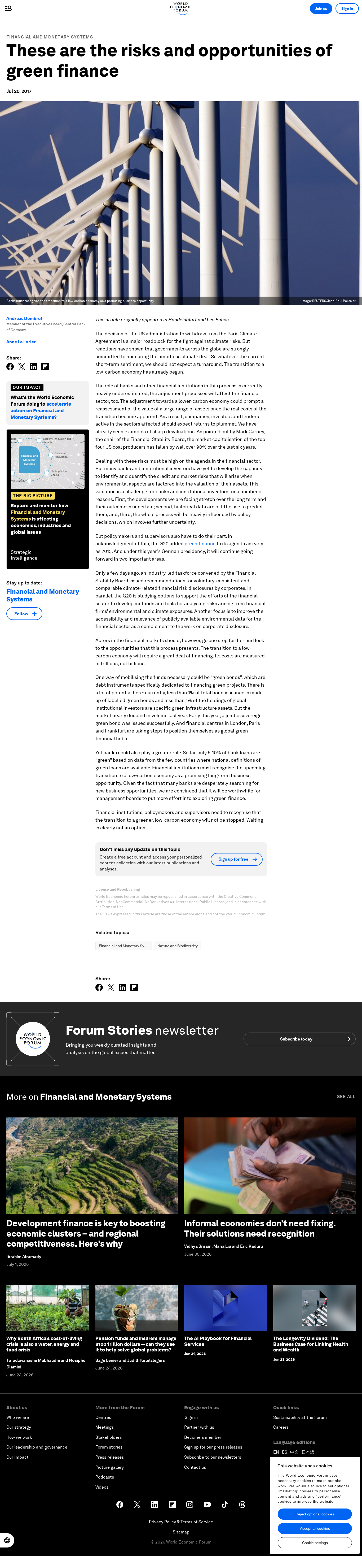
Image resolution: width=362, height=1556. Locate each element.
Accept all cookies (315, 1528)
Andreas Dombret (24, 318)
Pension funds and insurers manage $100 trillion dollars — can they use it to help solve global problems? (135, 1344)
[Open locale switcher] (7, 1540)
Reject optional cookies (314, 1514)
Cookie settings (315, 1543)
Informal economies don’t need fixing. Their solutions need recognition (260, 1228)
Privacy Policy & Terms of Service (181, 1521)
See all (346, 1096)
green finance (200, 543)
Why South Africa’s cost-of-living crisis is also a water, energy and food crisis (44, 1344)
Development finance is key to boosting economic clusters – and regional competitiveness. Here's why (85, 1233)
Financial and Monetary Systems (49, 37)
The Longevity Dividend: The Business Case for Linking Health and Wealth (310, 1344)
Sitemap (181, 1532)
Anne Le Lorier (21, 341)
